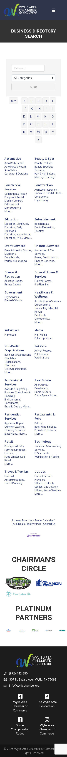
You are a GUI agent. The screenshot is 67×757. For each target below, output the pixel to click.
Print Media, (40, 334)
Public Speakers (43, 338)
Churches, (9, 365)
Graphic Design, (13, 406)
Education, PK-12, (13, 237)
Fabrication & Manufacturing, (12, 206)
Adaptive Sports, (13, 280)
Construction (43, 185)
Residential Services (12, 416)
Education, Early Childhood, (13, 229)
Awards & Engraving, (16, 388)
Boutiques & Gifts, (14, 446)
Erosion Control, (13, 200)
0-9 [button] (13, 101)
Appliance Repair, (14, 423)
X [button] (46, 132)
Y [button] (53, 132)
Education (11, 219)
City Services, (11, 296)
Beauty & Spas (44, 158)
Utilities (40, 471)
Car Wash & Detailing (16, 173)
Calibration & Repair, (15, 193)
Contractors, (41, 196)
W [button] (38, 132)
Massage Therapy (44, 177)
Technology (42, 441)
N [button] (45, 116)
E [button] (53, 101)
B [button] (32, 101)
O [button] (53, 116)
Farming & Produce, (15, 449)
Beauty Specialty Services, (43, 168)
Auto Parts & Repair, (15, 166)
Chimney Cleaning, (14, 426)
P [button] (24, 124)
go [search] (35, 86)
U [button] (24, 132)
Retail (8, 441)
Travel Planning (13, 483)
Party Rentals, (12, 257)
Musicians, (10, 253)
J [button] (52, 108)
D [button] (46, 101)
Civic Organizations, (15, 368)
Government (13, 292)
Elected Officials (13, 300)
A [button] (24, 101)
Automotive (12, 158)
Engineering (41, 200)
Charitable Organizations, (12, 360)
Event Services (14, 246)
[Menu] (53, 10)
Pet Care (40, 346)
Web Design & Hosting (46, 456)
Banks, (38, 257)
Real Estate (42, 380)
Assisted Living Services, (47, 301)
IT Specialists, (42, 453)
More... (8, 211)
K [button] (24, 116)
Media (38, 330)
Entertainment (44, 219)
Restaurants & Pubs (44, 416)
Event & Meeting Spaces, (18, 250)
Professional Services (13, 382)
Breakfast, (40, 430)
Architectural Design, (46, 189)
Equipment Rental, (14, 197)
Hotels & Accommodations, (14, 478)
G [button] (32, 108)
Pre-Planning (41, 284)
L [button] (30, 116)
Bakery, (38, 423)
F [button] (25, 108)
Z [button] (38, 139)
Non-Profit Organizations (14, 348)
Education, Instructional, (17, 234)
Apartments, (41, 384)
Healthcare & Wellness (43, 294)
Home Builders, (42, 391)
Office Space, (41, 395)
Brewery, (51, 430)
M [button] (38, 116)
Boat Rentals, (41, 223)
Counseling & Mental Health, (46, 310)
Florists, (8, 453)
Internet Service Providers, (43, 478)
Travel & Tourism (16, 471)
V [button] (31, 132)
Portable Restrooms (15, 260)
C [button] (38, 101)
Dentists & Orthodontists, (42, 317)
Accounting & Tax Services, (44, 252)
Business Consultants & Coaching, (17, 394)
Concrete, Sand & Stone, (48, 193)
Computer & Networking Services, (47, 448)
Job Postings (34, 523)
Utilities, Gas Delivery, (46, 486)
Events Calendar (44, 520)
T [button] (52, 124)
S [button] (45, 124)
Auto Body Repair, (14, 163)
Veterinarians (41, 357)
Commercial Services (12, 187)
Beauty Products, (43, 163)
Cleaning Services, (14, 430)
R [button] (38, 124)
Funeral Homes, (43, 280)
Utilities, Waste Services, (47, 490)
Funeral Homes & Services (46, 274)
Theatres (39, 230)
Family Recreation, (44, 227)
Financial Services (46, 246)
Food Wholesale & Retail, (14, 458)
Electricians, (11, 433)
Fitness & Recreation (12, 274)
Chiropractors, (42, 304)
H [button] (39, 108)
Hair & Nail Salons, (44, 173)
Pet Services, (41, 354)
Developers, (41, 388)
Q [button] (31, 124)
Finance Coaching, (44, 260)
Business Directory (22, 520)
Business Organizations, (17, 354)
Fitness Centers (13, 284)
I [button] (46, 108)
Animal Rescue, (43, 350)
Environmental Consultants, (12, 401)
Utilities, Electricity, (44, 483)
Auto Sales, (10, 170)
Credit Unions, (50, 257)
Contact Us (49, 523)
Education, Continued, (16, 223)
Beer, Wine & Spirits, (45, 426)
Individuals (11, 330)
